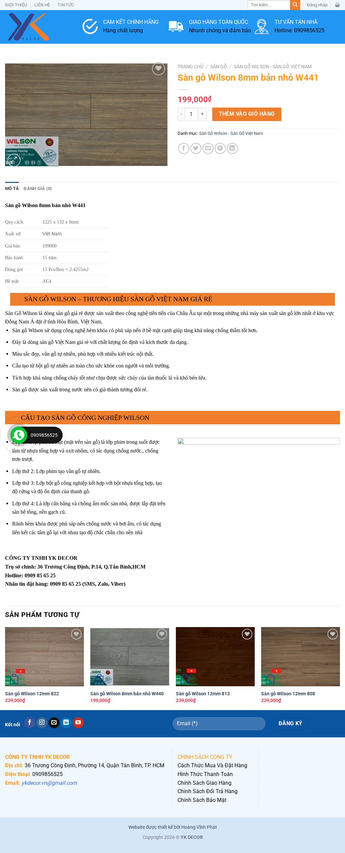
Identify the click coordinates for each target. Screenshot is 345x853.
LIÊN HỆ (42, 4)
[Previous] (5, 667)
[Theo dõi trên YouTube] (78, 723)
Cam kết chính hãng (131, 22)
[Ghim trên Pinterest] (220, 148)
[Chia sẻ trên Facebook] (183, 148)
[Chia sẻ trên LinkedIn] (232, 148)
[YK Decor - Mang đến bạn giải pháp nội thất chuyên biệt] (38, 27)
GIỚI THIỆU (16, 4)
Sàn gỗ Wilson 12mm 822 (32, 694)
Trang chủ (190, 66)
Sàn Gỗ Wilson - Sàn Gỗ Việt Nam (273, 66)
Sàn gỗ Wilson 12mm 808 (288, 694)
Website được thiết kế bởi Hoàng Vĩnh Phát (172, 827)
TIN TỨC (66, 4)
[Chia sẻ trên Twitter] (195, 148)
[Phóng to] (14, 160)
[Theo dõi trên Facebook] (29, 723)
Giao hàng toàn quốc (218, 22)
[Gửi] (295, 5)
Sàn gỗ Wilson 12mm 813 (203, 694)
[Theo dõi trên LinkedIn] (66, 723)
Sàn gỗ (218, 66)
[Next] (340, 667)
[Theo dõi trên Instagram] (42, 723)
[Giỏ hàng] (337, 5)
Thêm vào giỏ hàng (247, 114)
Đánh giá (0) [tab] (38, 188)
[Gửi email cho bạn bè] (208, 148)
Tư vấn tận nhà (296, 22)
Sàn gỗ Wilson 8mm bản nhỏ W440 (127, 694)
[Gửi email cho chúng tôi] (54, 723)
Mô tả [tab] (12, 188)
